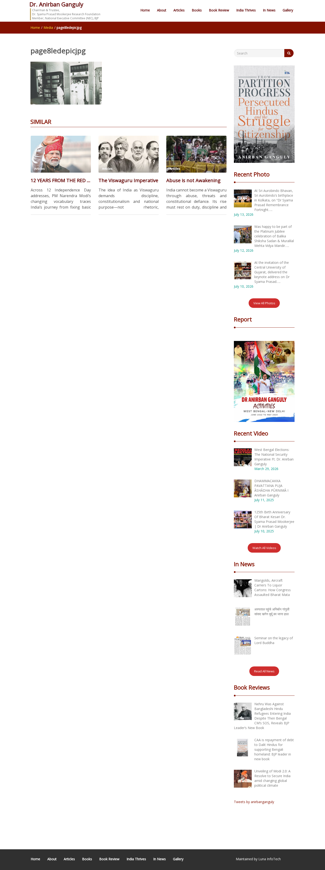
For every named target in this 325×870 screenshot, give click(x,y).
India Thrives (246, 10)
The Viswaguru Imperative (128, 180)
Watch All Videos (264, 548)
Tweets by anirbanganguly (254, 802)
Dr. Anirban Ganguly (56, 4)
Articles (179, 10)
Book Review (219, 10)
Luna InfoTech (269, 859)
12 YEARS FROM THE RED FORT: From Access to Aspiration (61, 180)
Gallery (288, 10)
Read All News (264, 671)
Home (145, 10)
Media (48, 27)
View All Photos (264, 303)
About (161, 10)
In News (269, 10)
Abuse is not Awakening (193, 180)
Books (197, 10)
